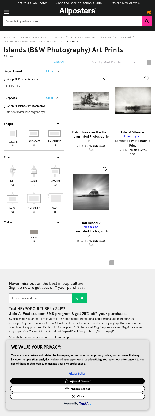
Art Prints (71, 42)
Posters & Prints (51, 42)
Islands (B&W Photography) (21, 42)
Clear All (59, 61)
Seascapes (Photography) (83, 37)
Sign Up (80, 298)
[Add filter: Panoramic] (54, 133)
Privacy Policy (77, 373)
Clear (49, 97)
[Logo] (77, 11)
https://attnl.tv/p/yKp (102, 331)
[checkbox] (12, 175)
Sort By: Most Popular (107, 62)
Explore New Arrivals (125, 3)
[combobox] (72, 21)
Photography (20, 37)
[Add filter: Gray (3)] (34, 231)
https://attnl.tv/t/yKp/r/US (57, 331)
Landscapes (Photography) (48, 37)
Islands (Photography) (117, 37)
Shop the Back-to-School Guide (79, 3)
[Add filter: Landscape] (34, 133)
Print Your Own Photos (31, 3)
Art (6, 37)
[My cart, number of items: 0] (148, 11)
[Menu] (6, 12)
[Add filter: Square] (13, 133)
